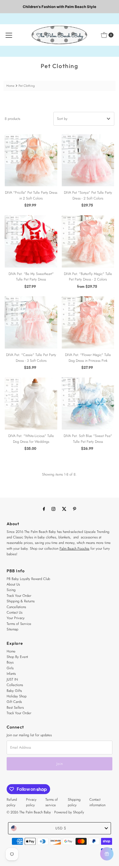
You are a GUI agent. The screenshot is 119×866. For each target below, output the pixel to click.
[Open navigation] (8, 35)
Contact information (97, 802)
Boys (10, 662)
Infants (11, 673)
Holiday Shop (17, 696)
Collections (15, 684)
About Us (13, 584)
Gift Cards (14, 701)
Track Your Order (19, 595)
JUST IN (12, 679)
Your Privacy (16, 618)
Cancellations (16, 606)
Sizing (11, 589)
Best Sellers (15, 707)
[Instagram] (53, 508)
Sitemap (12, 629)
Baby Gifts (14, 690)
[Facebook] (44, 508)
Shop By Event (17, 656)
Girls (10, 668)
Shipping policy (74, 802)
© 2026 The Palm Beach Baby (29, 812)
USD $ (60, 828)
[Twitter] (64, 508)
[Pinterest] (74, 508)
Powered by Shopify (69, 812)
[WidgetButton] (106, 853)
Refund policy (12, 802)
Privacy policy (31, 802)
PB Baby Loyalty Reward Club (28, 578)
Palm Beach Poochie (74, 548)
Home (10, 85)
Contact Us (14, 612)
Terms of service (51, 802)
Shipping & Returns (21, 601)
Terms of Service (19, 623)
